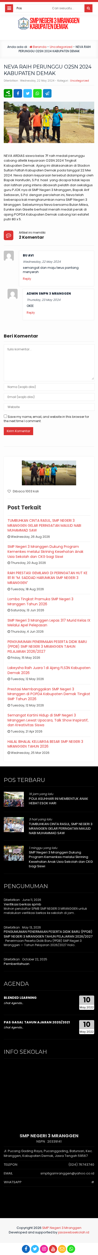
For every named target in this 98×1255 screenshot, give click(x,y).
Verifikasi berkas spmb (22, 904)
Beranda (39, 47)
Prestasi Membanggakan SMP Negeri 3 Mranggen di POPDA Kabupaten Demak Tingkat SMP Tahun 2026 (49, 694)
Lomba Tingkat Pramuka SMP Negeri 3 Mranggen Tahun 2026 (40, 602)
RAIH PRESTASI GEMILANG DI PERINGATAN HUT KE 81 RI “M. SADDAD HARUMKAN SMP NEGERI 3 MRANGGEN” (47, 577)
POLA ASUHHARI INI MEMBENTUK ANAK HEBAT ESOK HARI (58, 801)
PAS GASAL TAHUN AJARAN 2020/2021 (37, 1022)
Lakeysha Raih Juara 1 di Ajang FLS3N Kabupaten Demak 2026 (49, 670)
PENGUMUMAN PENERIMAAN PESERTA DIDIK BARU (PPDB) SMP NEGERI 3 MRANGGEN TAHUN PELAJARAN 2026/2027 (47, 646)
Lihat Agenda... (13, 1003)
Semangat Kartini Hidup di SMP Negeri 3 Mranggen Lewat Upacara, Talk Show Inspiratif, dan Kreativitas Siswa (48, 720)
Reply (27, 279)
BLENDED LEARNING (20, 997)
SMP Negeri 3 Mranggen (61, 1227)
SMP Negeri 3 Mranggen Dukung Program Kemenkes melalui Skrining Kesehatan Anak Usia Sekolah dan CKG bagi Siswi (45, 551)
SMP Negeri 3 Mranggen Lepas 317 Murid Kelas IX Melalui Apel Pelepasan (49, 623)
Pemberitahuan (16, 963)
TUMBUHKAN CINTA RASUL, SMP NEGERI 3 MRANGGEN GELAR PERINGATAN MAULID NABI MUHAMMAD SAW (44, 525)
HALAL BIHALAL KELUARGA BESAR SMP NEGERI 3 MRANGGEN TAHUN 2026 (45, 744)
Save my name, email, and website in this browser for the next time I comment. (46, 419)
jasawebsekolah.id (73, 1232)
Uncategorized (61, 47)
